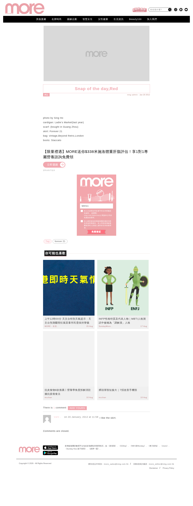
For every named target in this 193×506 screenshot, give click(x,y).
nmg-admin (132, 95)
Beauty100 (135, 19)
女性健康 (103, 19)
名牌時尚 (57, 19)
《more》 (165, 446)
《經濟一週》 (94, 449)
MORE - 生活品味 (52, 326)
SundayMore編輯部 (106, 326)
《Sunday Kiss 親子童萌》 (76, 449)
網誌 (46, 95)
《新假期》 (112, 446)
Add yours (77, 408)
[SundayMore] (24, 8)
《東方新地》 (153, 446)
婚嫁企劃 (72, 19)
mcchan (48, 397)
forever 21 (60, 241)
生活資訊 (119, 19)
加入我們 (152, 19)
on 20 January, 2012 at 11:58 (81, 417)
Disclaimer (153, 468)
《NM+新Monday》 (138, 446)
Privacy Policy (168, 468)
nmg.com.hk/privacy (92, 215)
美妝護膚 (41, 19)
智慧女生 (88, 19)
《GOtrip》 (123, 446)
